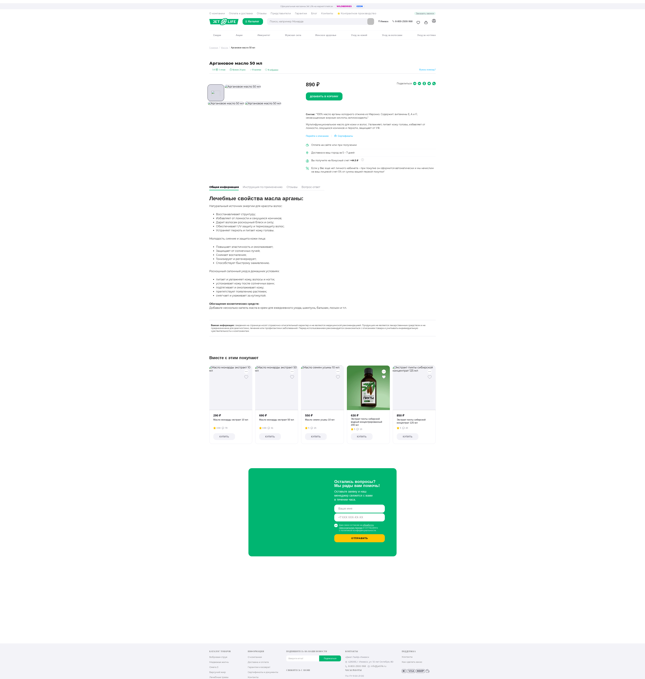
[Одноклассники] (293, 676)
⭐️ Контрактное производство (356, 13)
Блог (314, 13)
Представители (281, 13)
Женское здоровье (325, 35)
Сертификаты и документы (263, 672)
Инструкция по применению (263, 187)
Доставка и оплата (258, 662)
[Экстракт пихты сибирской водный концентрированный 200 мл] (368, 388)
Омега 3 (213, 667)
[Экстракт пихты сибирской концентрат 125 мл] (414, 388)
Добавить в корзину (324, 96)
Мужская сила (293, 35)
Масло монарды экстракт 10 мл (230, 419)
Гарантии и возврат (259, 667)
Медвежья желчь (219, 662)
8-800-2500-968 (404, 21)
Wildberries (344, 6)
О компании (217, 13)
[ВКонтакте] (288, 676)
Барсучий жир (217, 672)
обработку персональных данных (356, 526)
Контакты (327, 13)
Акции (239, 35)
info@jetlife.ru (378, 666)
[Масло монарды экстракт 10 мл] (231, 388)
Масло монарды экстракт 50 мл (276, 419)
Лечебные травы (218, 677)
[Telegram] (304, 676)
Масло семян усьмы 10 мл (319, 419)
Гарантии (301, 13)
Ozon (359, 6)
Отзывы (262, 13)
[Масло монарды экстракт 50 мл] (276, 388)
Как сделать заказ (412, 662)
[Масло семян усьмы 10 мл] (322, 388)
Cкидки (217, 35)
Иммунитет (263, 35)
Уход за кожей (359, 35)
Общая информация (224, 187)
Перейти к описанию (317, 136)
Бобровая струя (218, 657)
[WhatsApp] (309, 676)
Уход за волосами (392, 35)
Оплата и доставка (241, 13)
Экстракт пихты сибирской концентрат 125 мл (411, 421)
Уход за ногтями (426, 35)
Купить (224, 436)
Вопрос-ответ (311, 187)
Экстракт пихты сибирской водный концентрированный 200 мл (366, 421)
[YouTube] (298, 676)
